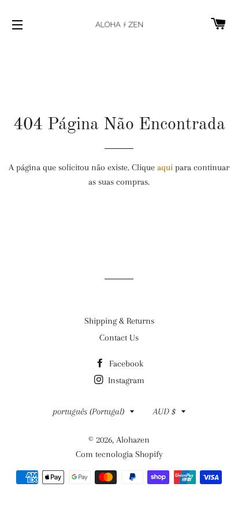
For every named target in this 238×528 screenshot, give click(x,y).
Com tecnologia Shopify (119, 454)
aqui (165, 167)
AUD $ (164, 411)
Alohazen (133, 440)
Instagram (125, 380)
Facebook (125, 363)
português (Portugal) (88, 411)
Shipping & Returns (119, 321)
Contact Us (119, 337)
